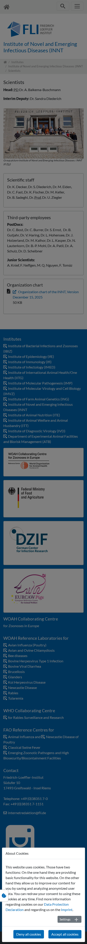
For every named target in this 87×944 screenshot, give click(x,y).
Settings (65, 919)
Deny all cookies (28, 934)
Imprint (66, 909)
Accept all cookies (65, 934)
